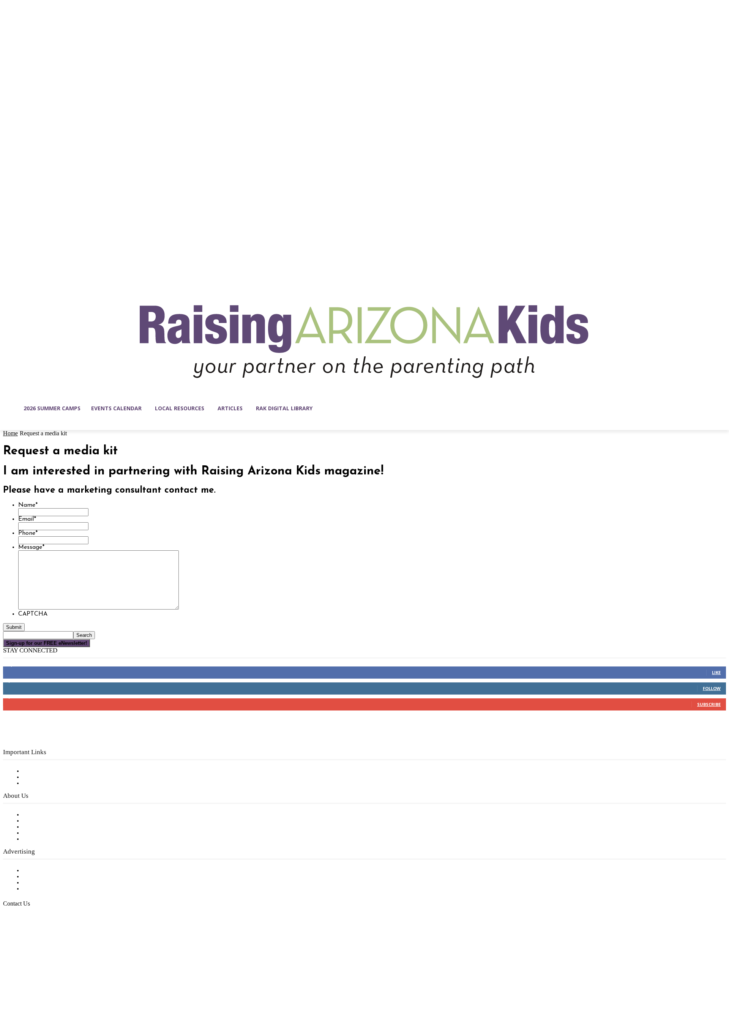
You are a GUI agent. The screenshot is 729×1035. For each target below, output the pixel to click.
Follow (712, 688)
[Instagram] (25, 999)
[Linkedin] (41, 999)
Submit (14, 627)
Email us (30, 942)
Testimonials (40, 871)
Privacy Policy (41, 783)
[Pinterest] (57, 999)
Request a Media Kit (51, 877)
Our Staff (36, 815)
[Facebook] (9, 999)
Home (10, 433)
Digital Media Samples (54, 883)
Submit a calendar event (56, 839)
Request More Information (60, 889)
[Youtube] (89, 999)
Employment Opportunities (61, 827)
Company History (47, 821)
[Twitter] (73, 999)
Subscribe (709, 704)
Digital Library (43, 777)
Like (716, 672)
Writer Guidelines (46, 833)
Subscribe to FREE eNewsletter (66, 771)
